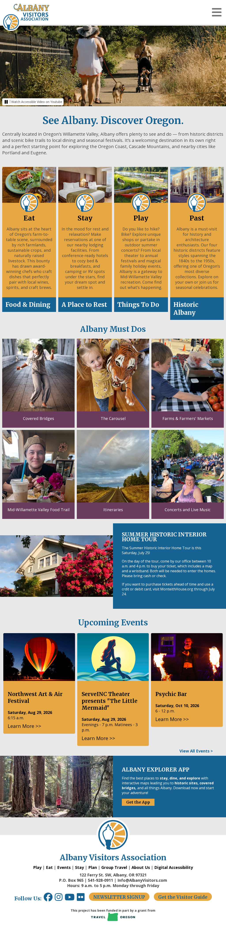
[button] (217, 12)
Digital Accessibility (173, 867)
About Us (141, 867)
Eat (49, 867)
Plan (92, 867)
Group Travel (114, 867)
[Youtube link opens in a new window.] (71, 898)
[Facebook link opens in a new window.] (48, 898)
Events (64, 867)
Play (37, 867)
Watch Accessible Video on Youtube (36, 102)
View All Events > (196, 751)
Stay (79, 867)
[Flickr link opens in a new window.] (83, 898)
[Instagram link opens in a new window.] (60, 898)
